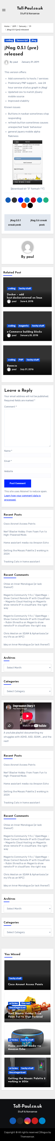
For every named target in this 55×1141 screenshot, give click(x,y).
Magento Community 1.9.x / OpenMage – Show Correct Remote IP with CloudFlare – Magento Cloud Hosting (27, 598)
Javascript (22, 40)
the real (25, 1003)
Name (8, 450)
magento (23, 326)
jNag (34, 40)
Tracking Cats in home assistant (22, 561)
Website (8, 471)
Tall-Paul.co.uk (30, 8)
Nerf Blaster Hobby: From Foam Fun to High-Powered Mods (25, 1016)
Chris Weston (11, 633)
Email (8, 461)
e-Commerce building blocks (24, 332)
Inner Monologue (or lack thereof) (31, 644)
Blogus (44, 1132)
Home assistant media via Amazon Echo (26, 542)
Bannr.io (12, 366)
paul (15, 62)
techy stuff (25, 288)
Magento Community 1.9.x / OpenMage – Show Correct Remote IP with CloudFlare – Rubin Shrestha (27, 619)
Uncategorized (17, 1007)
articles (13, 1003)
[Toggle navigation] (3, 10)
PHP (21, 360)
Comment (10, 406)
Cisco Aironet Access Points (19, 523)
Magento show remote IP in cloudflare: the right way (26, 604)
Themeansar (27, 1136)
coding (9, 40)
